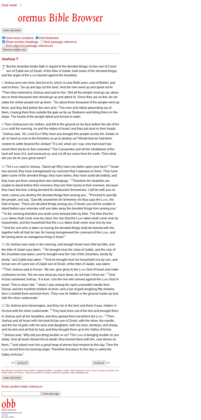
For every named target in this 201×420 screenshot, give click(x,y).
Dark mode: (10, 5)
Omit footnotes (49, 38)
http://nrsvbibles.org (79, 373)
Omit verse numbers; (19, 38)
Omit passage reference (60, 42)
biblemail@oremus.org (12, 413)
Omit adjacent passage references (29, 45)
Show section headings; (22, 42)
